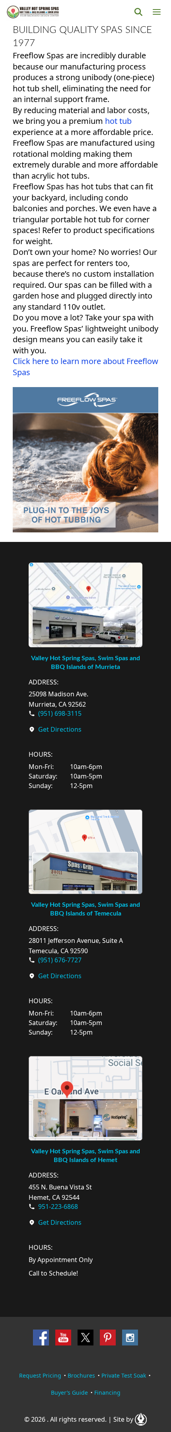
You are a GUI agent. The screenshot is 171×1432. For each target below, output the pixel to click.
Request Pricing (40, 1375)
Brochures (81, 1375)
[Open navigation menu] (157, 12)
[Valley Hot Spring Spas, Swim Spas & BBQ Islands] (32, 12)
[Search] (138, 12)
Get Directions (60, 729)
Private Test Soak (123, 1375)
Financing (107, 1392)
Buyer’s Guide (69, 1392)
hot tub (118, 121)
